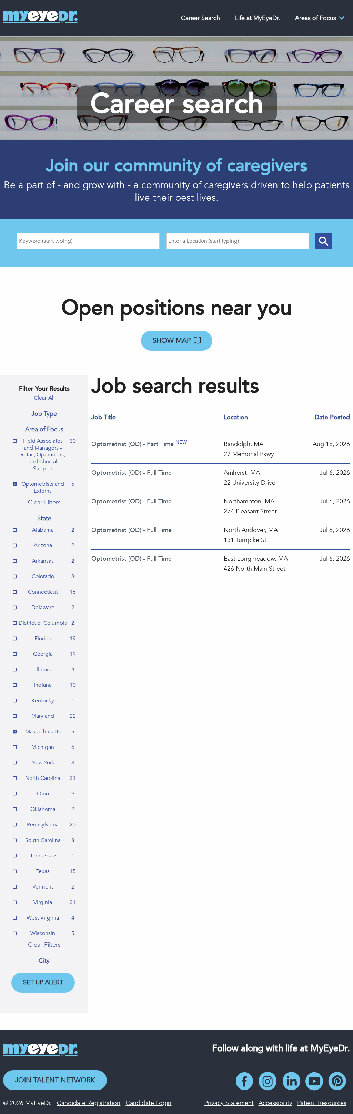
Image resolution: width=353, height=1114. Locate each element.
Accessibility (275, 1103)
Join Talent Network (55, 1080)
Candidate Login (148, 1103)
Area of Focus (44, 429)
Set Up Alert (43, 982)
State (44, 518)
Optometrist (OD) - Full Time (131, 473)
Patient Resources (321, 1103)
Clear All (44, 398)
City (44, 960)
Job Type (44, 414)
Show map (173, 340)
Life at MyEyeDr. (257, 18)
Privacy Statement (229, 1103)
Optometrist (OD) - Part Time (132, 444)
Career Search (200, 18)
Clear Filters (44, 502)
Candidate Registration (88, 1103)
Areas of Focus (315, 18)
